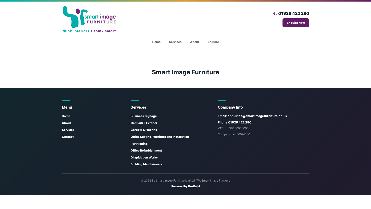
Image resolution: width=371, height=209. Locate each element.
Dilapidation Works (144, 157)
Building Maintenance (146, 164)
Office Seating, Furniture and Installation (160, 137)
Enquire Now (296, 23)
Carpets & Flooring (144, 130)
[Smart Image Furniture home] (89, 19)
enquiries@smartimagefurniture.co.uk (257, 116)
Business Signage (144, 116)
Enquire (213, 42)
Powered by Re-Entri (185, 186)
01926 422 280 (293, 13)
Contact (68, 137)
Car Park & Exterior (144, 123)
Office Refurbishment (146, 150)
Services (175, 42)
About (194, 42)
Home (156, 42)
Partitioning (139, 144)
